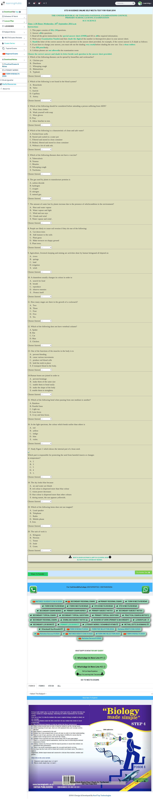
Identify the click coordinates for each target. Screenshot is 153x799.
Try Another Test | (142, 572)
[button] (33, 748)
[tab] (32, 686)
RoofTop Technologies (102, 796)
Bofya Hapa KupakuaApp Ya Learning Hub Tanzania (90, 672)
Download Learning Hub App (141, 780)
